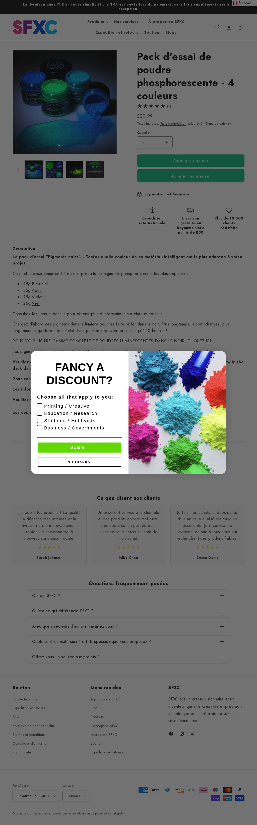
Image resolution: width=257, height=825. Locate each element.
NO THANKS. (80, 462)
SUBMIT (79, 447)
